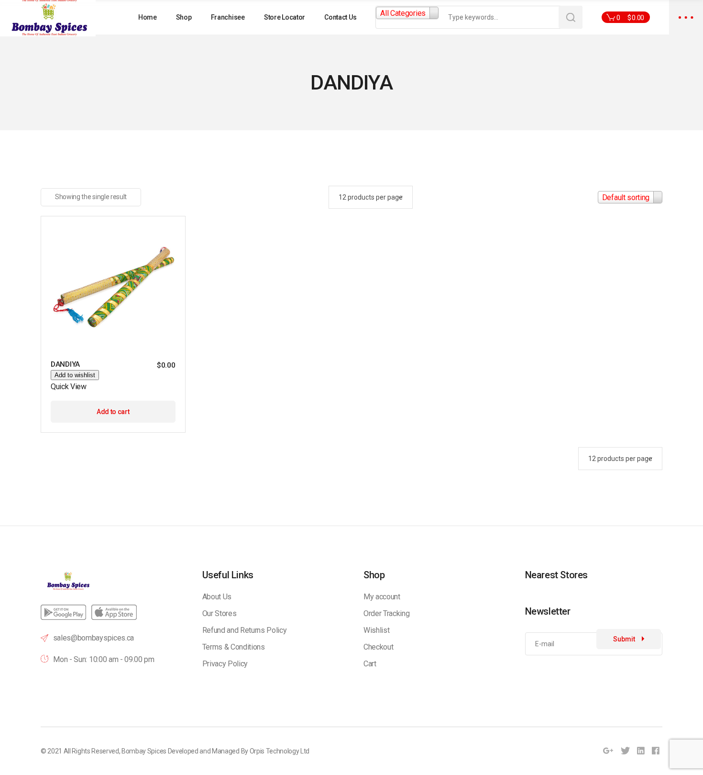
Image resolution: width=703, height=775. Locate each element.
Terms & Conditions (233, 646)
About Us (216, 596)
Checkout (378, 646)
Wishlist (376, 630)
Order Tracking (386, 613)
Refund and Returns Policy (244, 630)
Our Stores (219, 613)
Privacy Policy (225, 663)
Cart (369, 663)
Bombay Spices (143, 751)
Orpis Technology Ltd (280, 751)
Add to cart (113, 412)
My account (381, 596)
